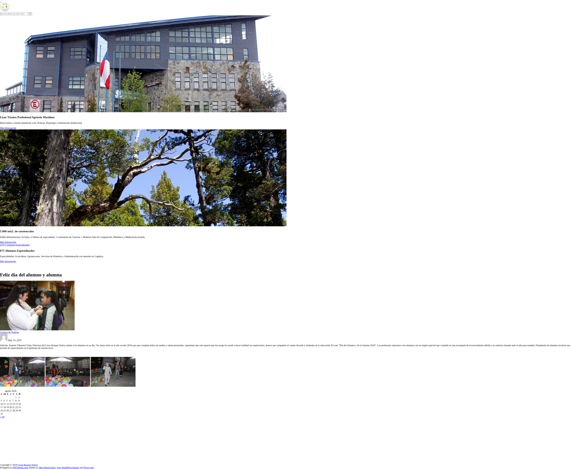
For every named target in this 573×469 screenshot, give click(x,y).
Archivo (54, 266)
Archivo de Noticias (9, 332)
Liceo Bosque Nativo (28, 465)
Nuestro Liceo (7, 266)
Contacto (82, 266)
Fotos (63, 266)
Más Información (8, 128)
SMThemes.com (20, 467)
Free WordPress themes (68, 467)
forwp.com (89, 467)
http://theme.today (47, 467)
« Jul (2, 417)
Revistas (72, 266)
